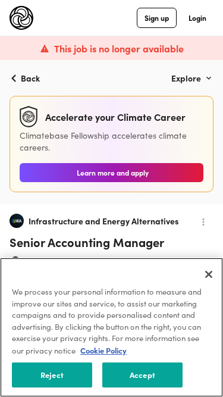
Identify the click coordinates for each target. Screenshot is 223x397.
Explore (186, 78)
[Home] (21, 18)
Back (30, 78)
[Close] (209, 274)
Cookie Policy (103, 350)
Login (197, 17)
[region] (111, 327)
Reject (52, 374)
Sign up (157, 17)
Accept (142, 374)
